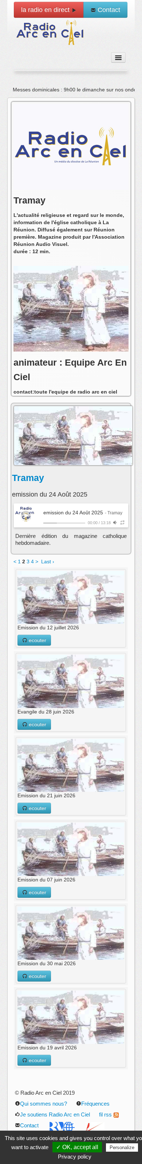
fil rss (105, 1114)
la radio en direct (46, 9)
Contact (108, 9)
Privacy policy (74, 1156)
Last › (47, 561)
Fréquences (95, 1104)
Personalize (122, 1147)
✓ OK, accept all (77, 1147)
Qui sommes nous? (43, 1104)
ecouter (36, 640)
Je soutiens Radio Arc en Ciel (55, 1114)
